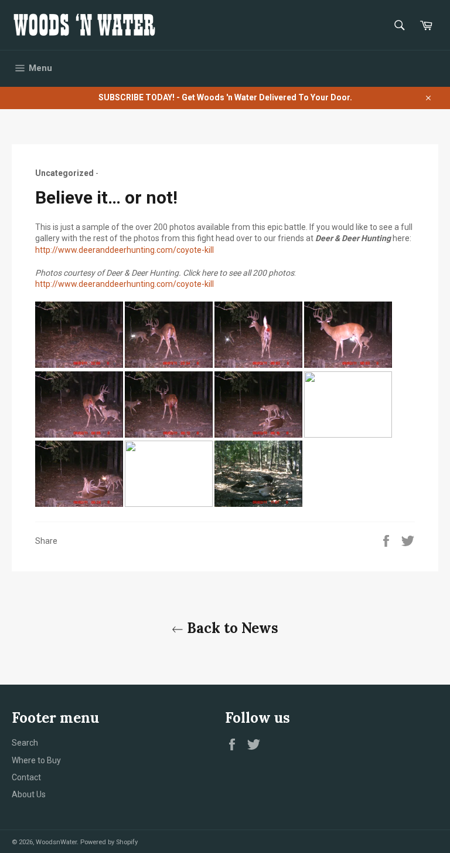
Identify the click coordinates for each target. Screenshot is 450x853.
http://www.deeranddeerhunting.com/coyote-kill (124, 250)
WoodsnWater (56, 842)
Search (25, 742)
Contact (26, 777)
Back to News (230, 628)
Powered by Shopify (109, 842)
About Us (29, 794)
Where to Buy (36, 760)
